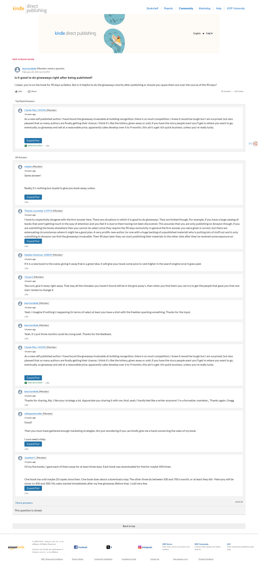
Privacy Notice (77, 559)
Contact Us (154, 559)
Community (186, 8)
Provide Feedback (206, 559)
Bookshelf (152, 8)
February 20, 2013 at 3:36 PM (36, 72)
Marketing (204, 8)
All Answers (21, 157)
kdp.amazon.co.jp (180, 559)
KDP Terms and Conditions (52, 559)
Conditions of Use (129, 559)
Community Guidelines (103, 559)
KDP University (236, 8)
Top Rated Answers (25, 101)
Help (218, 8)
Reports (168, 8)
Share (34, 91)
